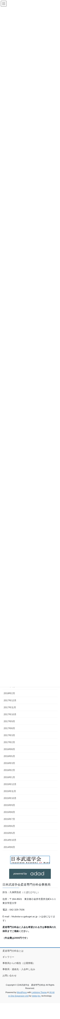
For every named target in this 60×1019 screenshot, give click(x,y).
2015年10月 (10, 798)
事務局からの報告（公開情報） (18, 963)
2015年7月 (9, 819)
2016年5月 (9, 756)
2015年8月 (9, 812)
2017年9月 (9, 721)
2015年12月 (10, 784)
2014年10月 (10, 840)
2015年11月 (10, 791)
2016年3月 (9, 763)
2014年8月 (9, 847)
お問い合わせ (9, 975)
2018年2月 (9, 693)
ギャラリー (8, 957)
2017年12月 (10, 700)
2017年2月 (9, 742)
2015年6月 (9, 826)
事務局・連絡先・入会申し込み (18, 969)
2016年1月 (9, 777)
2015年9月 (9, 805)
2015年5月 (9, 833)
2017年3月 (9, 735)
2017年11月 (10, 707)
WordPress (22, 992)
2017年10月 (10, 714)
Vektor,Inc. (36, 996)
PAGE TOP (55, 985)
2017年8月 (9, 728)
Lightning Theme (39, 992)
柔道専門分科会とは (13, 950)
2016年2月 (9, 770)
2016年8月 (9, 749)
